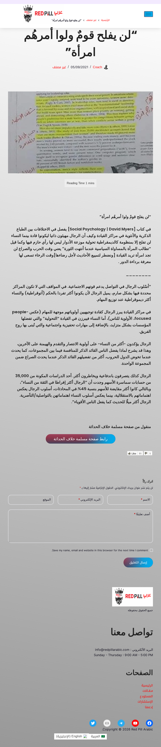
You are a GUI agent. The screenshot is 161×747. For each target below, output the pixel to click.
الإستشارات (145, 702)
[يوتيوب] (135, 723)
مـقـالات (148, 691)
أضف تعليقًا (142, 514)
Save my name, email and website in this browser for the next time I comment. (99, 550)
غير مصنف (59, 67)
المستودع (146, 696)
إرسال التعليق (138, 562)
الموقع (47, 499)
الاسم (145, 499)
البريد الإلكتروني (89, 499)
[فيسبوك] (149, 723)
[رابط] (107, 723)
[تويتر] (92, 723)
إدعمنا (149, 707)
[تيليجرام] (121, 723)
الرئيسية (147, 685)
